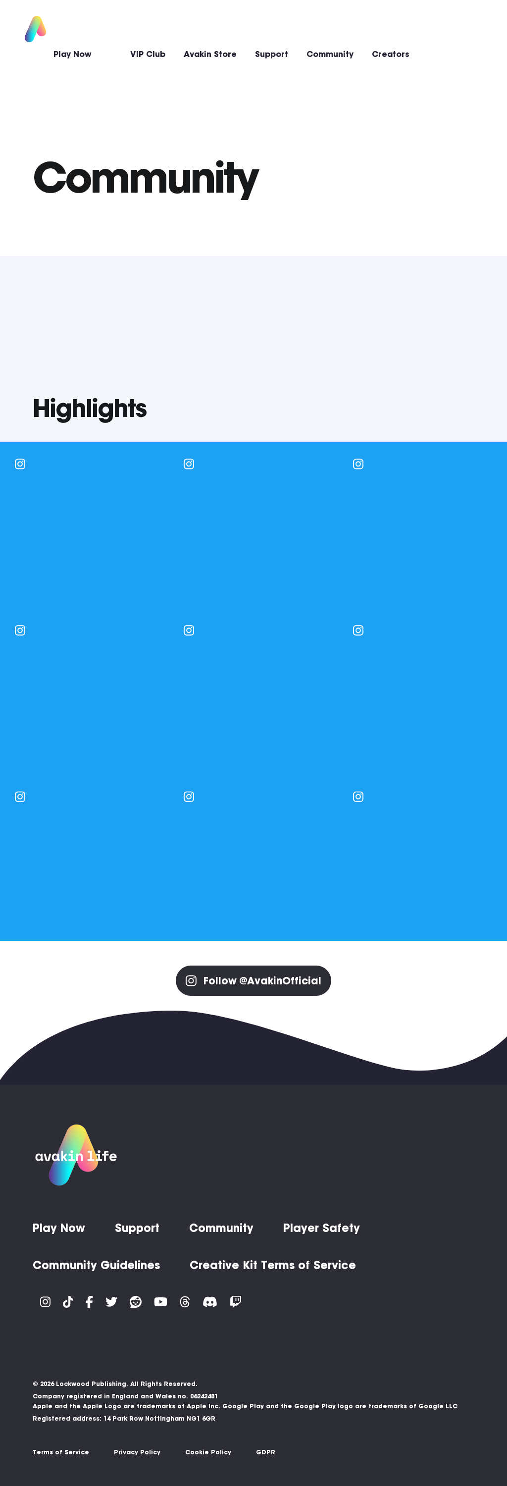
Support (271, 54)
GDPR (265, 1452)
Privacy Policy (137, 1452)
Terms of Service (61, 1452)
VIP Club (147, 54)
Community (330, 54)
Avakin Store (210, 54)
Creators (390, 54)
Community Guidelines (96, 1265)
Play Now (72, 54)
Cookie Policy (208, 1452)
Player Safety (321, 1228)
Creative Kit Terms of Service (273, 1265)
